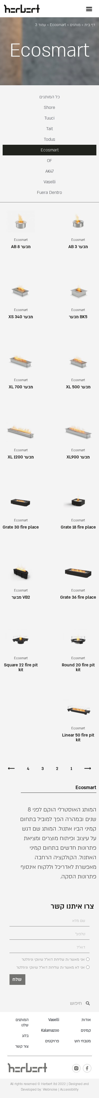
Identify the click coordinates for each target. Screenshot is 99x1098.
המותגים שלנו (22, 1022)
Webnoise (49, 1089)
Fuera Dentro (49, 192)
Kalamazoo (50, 1030)
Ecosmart (58, 24)
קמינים (86, 1030)
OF (49, 161)
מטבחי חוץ (82, 1041)
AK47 (49, 171)
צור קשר (22, 1046)
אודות (86, 1019)
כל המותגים (49, 97)
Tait (49, 129)
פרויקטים (52, 1041)
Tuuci (49, 118)
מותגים (75, 24)
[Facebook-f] (87, 1068)
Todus (49, 139)
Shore (49, 107)
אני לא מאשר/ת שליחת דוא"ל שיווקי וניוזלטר (50, 967)
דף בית (89, 24)
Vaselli (50, 182)
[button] (89, 9)
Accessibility (69, 1089)
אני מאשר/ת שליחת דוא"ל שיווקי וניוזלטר (53, 959)
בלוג (25, 1035)
